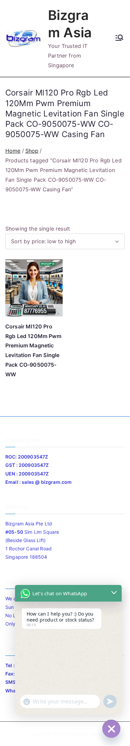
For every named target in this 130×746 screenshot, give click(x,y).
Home (13, 150)
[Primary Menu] (119, 38)
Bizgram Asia (85, 734)
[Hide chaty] (111, 729)
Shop (32, 150)
